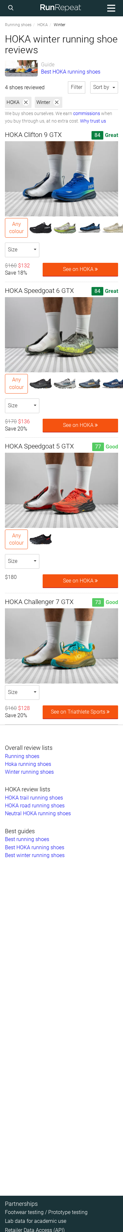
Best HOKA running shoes (70, 72)
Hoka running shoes (28, 764)
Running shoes (18, 25)
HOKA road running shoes (35, 805)
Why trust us (93, 121)
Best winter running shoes (35, 855)
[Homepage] (60, 8)
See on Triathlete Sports (79, 712)
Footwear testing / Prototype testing (46, 1212)
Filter (76, 87)
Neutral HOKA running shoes (38, 813)
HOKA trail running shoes (34, 798)
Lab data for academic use (35, 1221)
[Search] (12, 8)
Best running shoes (27, 839)
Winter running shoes (29, 772)
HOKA (42, 25)
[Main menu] (110, 8)
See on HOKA (79, 269)
